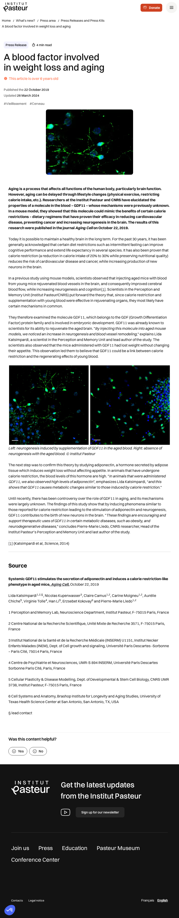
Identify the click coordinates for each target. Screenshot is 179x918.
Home (6, 20)
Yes (21, 751)
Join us (20, 847)
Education (74, 847)
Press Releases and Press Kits (82, 20)
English (162, 900)
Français (147, 900)
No (41, 751)
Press (45, 847)
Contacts (17, 900)
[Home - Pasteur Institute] (15, 7)
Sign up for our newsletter (100, 812)
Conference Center (35, 859)
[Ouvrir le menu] (171, 7)
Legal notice (36, 900)
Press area (48, 20)
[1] (103, 289)
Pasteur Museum (118, 847)
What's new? (25, 20)
